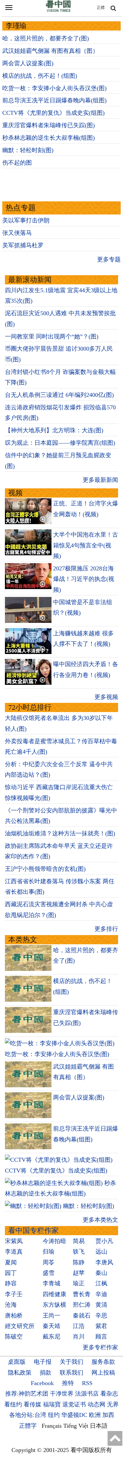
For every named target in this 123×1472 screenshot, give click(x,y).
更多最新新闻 (100, 480)
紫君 (101, 1326)
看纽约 (13, 1404)
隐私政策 (19, 1372)
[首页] (58, 10)
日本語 (99, 1425)
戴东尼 (51, 1336)
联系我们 (71, 1372)
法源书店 (87, 1393)
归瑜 (48, 1251)
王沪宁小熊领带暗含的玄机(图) (45, 869)
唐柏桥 (14, 1315)
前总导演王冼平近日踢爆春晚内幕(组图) (54, 100)
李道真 (14, 1251)
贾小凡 (104, 1241)
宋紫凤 (14, 1241)
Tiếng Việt (75, 1425)
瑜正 (79, 1283)
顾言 (101, 1336)
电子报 (42, 1362)
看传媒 (32, 1404)
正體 (101, 7)
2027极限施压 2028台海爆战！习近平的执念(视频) (83, 579)
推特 (68, 1383)
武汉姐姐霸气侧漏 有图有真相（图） (50, 51)
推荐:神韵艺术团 (26, 1393)
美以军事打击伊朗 (26, 220)
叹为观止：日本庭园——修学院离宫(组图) (60, 443)
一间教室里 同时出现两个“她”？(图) (51, 336)
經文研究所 (19, 1326)
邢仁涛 (82, 1304)
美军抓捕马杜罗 (23, 245)
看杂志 (109, 1393)
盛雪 (48, 1273)
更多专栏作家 (100, 1347)
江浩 (79, 1326)
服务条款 (103, 1362)
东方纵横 (54, 1304)
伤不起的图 (17, 162)
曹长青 (82, 1294)
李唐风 (104, 1262)
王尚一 (51, 1315)
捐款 (45, 1372)
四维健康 (54, 1294)
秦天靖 (51, 1326)
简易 (79, 1241)
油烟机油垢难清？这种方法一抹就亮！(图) (60, 833)
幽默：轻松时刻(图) (27, 150)
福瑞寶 (52, 1404)
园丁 (11, 1273)
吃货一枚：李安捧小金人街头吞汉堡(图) (54, 88)
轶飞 (79, 1251)
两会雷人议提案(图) (27, 63)
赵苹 (79, 1273)
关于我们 (71, 1362)
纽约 (54, 1415)
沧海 (11, 1304)
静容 (11, 1283)
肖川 (79, 1336)
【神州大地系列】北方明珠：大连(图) (54, 430)
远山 (101, 1251)
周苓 (48, 1262)
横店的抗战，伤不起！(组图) (39, 75)
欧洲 (95, 1415)
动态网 (96, 1404)
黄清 (101, 1304)
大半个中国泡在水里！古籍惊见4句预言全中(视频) (85, 545)
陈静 (79, 1262)
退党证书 (74, 1404)
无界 (113, 1404)
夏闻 (11, 1262)
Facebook (42, 1383)
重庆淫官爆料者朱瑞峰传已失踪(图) (48, 125)
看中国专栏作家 (33, 1230)
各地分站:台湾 (27, 1415)
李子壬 (14, 1294)
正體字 (28, 1425)
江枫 (101, 1283)
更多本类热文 (100, 1219)
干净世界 (61, 1393)
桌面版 (17, 1362)
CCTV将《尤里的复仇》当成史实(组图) (53, 113)
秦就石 (82, 1315)
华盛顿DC (74, 1415)
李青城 (51, 1283)
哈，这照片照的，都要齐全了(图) (45, 38)
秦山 (101, 1273)
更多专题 (109, 259)
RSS (87, 1383)
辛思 (101, 1315)
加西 (108, 1415)
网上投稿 (103, 1372)
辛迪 (101, 1294)
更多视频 (106, 697)
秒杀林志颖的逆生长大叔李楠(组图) (48, 137)
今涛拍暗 (54, 1241)
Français (52, 1425)
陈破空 (14, 1336)
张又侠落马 (17, 233)
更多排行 (106, 929)
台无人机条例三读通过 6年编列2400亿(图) (59, 395)
